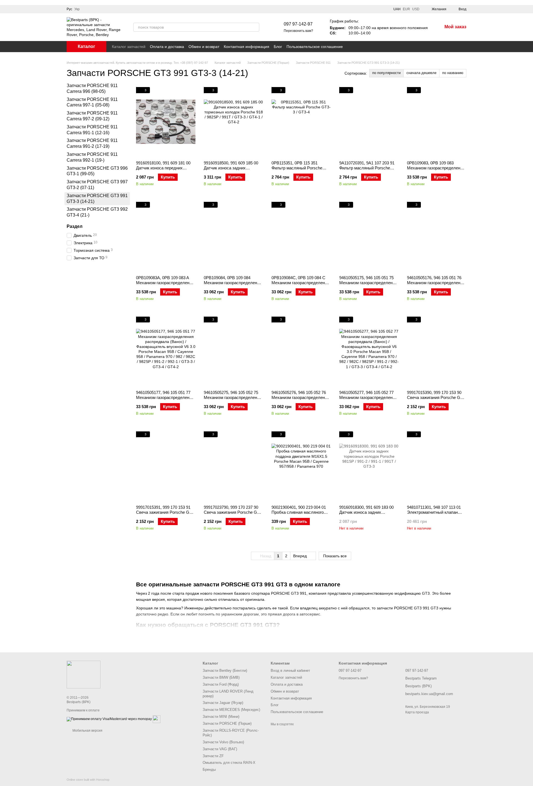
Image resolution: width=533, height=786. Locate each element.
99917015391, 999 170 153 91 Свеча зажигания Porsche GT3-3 (165, 512)
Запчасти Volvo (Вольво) (223, 742)
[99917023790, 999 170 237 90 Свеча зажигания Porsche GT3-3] (233, 466)
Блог (278, 46)
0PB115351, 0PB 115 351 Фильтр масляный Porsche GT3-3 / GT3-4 (296, 168)
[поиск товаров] (254, 27)
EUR (406, 9)
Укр (77, 9)
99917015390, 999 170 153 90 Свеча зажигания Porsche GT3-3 (436, 397)
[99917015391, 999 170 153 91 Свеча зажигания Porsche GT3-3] (165, 466)
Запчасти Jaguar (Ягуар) (223, 703)
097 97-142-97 (298, 24)
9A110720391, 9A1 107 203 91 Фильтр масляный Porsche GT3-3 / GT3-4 (366, 168)
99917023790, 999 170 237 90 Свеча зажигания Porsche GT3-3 (233, 512)
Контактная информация (246, 46)
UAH (397, 9)
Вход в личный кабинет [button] (290, 670)
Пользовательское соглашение (314, 46)
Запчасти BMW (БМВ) (221, 677)
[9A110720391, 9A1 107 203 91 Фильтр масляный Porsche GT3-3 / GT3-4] (369, 121)
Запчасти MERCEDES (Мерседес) (231, 710)
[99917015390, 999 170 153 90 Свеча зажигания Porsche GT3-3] (436, 351)
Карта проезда (417, 712)
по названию (452, 73)
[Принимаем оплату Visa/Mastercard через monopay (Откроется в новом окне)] (109, 719)
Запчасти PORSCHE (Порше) (227, 723)
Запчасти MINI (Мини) (221, 716)
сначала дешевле (421, 73)
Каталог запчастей (128, 46)
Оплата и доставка (167, 46)
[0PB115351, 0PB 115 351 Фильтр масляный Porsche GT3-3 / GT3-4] (301, 121)
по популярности (386, 73)
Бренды (209, 769)
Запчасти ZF (213, 756)
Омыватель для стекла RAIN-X (229, 762)
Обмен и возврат (203, 46)
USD (415, 9)
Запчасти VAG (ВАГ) (220, 749)
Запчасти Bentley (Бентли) (225, 670)
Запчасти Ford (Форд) (221, 684)
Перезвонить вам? (298, 31)
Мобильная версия (87, 730)
